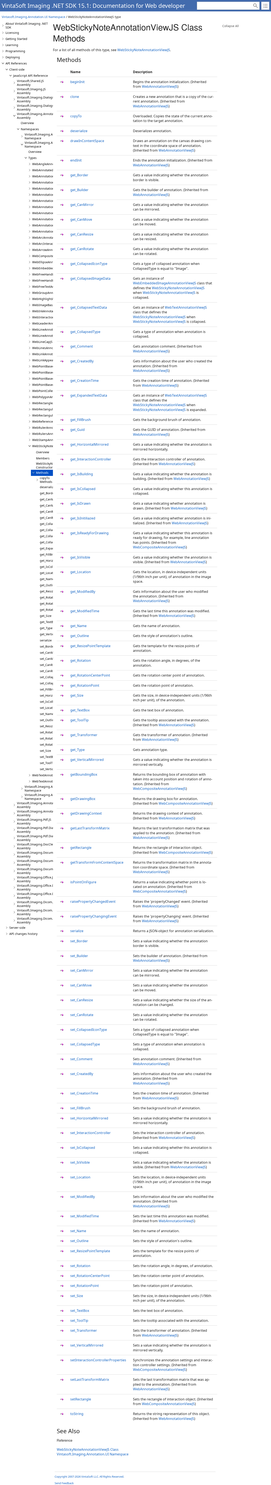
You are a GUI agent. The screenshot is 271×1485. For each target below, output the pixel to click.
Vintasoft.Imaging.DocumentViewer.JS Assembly (43, 854)
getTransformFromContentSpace (96, 862)
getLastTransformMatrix (89, 828)
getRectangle (80, 847)
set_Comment (81, 1059)
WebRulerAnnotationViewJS (51, 428)
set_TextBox (48, 757)
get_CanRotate (50, 518)
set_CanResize (50, 665)
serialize (46, 640)
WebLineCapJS (42, 342)
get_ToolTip (79, 720)
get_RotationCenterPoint (90, 675)
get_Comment (81, 346)
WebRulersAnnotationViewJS (52, 434)
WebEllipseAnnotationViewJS (52, 262)
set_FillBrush (49, 689)
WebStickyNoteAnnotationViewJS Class (88, 1449)
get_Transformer (83, 735)
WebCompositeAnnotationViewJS (159, 547)
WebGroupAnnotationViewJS (52, 293)
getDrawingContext (86, 813)
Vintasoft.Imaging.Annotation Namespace (45, 136)
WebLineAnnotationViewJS (50, 336)
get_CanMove (49, 505)
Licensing (12, 33)
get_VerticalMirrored (87, 759)
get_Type (46, 628)
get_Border (47, 493)
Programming (15, 51)
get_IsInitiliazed (82, 518)
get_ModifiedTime (84, 611)
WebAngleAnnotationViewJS (52, 164)
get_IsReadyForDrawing (89, 533)
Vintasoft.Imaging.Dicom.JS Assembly (36, 904)
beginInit (77, 81)
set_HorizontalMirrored (89, 1118)
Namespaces (30, 129)
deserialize (47, 487)
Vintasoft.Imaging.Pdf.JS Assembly (34, 821)
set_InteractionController (90, 1132)
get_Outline (48, 585)
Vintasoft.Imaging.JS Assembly (31, 91)
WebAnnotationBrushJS (48, 176)
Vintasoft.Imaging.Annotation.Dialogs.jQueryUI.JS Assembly (52, 813)
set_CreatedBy (81, 1073)
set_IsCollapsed (51, 702)
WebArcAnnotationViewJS (50, 238)
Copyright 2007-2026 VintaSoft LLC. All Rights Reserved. (89, 1476)
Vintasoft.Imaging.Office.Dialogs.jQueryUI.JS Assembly (48, 896)
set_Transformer (83, 1330)
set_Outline (48, 720)
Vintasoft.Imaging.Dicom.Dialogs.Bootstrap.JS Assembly (49, 912)
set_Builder (79, 955)
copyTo (76, 116)
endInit (76, 160)
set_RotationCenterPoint (90, 1275)
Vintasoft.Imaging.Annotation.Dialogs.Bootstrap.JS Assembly (52, 805)
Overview (27, 123)
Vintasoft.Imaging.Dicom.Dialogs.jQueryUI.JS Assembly (48, 920)
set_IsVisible (80, 1162)
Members (43, 458)
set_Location (48, 708)
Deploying (13, 57)
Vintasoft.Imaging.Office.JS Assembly (36, 879)
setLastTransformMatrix (89, 1379)
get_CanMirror (50, 499)
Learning (12, 45)
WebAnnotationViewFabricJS (52, 219)
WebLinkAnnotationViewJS (50, 354)
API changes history (23, 934)
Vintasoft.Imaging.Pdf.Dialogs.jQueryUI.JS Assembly (46, 838)
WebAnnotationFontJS (47, 195)
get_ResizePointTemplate (90, 646)
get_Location (49, 573)
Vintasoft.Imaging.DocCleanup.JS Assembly (40, 846)
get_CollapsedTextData (88, 307)
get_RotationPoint (52, 610)
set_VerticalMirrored (86, 1345)
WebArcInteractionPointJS (50, 244)
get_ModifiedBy (82, 591)
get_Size (45, 616)
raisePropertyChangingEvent (93, 916)
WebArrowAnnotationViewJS (52, 250)
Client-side (17, 69)
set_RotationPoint (52, 744)
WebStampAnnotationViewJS (52, 440)
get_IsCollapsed (51, 567)
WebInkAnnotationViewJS (50, 311)
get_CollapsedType (85, 331)
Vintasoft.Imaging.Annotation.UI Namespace (33, 17)
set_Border (47, 646)
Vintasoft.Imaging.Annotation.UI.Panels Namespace (53, 788)
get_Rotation (49, 597)
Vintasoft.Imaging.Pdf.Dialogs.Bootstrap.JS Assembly (47, 830)
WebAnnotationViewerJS (49, 213)
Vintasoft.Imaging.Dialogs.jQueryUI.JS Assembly (44, 107)
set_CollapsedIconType (88, 1029)
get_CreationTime (84, 380)
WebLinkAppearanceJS (48, 360)
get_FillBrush (49, 554)
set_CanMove (49, 659)
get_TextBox (48, 622)
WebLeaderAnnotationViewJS (52, 323)
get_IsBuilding (81, 474)
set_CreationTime (84, 1093)
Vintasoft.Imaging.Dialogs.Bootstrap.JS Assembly (44, 99)
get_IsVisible (80, 557)
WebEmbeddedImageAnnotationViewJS (164, 283)
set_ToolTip (47, 763)
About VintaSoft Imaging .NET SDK (27, 25)
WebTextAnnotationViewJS (50, 781)
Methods (42, 473)
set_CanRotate (50, 671)
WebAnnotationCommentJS (51, 188)
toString (76, 1413)
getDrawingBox (82, 798)
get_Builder (79, 190)
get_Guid (77, 429)
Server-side (17, 928)
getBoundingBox (83, 774)
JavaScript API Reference (30, 76)
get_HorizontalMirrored (89, 444)
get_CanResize (50, 512)
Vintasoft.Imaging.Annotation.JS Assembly (39, 116)
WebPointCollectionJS (47, 391)
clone (74, 96)
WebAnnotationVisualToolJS (51, 231)
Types (32, 158)
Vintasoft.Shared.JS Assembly (30, 83)
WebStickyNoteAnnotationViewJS (143, 50)
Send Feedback (64, 1483)
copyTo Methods (46, 480)
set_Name (47, 714)
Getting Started (16, 39)
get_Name (47, 579)
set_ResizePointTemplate (90, 1251)
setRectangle (80, 1399)
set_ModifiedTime (84, 1216)
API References (16, 63)
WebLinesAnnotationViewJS (51, 348)
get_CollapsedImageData (90, 278)
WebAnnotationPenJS (47, 201)
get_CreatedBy (82, 361)
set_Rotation (48, 732)
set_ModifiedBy (82, 1196)
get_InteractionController (90, 459)
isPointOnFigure (83, 882)
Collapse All (230, 26)
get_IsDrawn (80, 503)
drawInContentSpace (87, 140)
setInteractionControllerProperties (98, 1360)
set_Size (45, 751)
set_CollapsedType (85, 1044)
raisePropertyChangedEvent (93, 901)
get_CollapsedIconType (88, 263)
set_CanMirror (50, 653)
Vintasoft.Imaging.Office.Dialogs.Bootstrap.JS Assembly (49, 887)
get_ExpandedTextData (88, 395)
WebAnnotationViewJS (47, 225)
